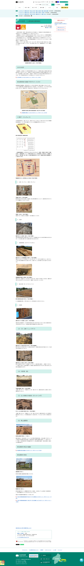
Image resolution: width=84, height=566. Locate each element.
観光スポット (38, 14)
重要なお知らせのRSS (61, 29)
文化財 (43, 12)
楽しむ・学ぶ (32, 12)
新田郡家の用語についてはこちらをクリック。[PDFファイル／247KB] (34, 112)
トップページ (21, 12)
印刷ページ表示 (49, 27)
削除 (31, 15)
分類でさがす (26, 12)
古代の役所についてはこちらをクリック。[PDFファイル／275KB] (29, 77)
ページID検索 (57, 4)
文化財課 (21, 533)
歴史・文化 (44, 14)
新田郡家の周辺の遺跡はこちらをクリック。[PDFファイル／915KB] (29, 450)
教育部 (18, 533)
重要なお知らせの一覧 (61, 27)
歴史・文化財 (38, 12)
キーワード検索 (38, 4)
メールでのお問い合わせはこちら (23, 537)
